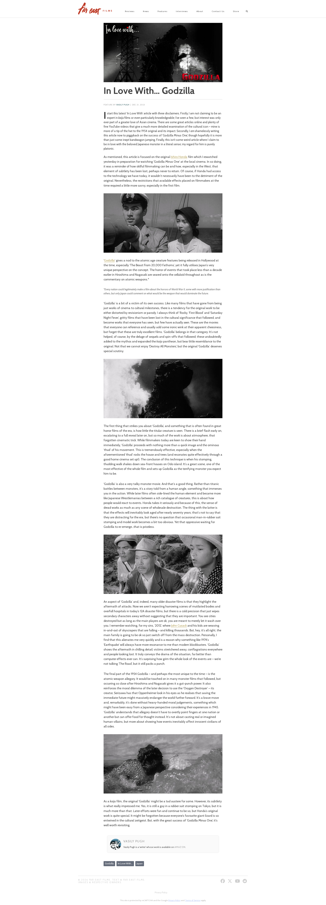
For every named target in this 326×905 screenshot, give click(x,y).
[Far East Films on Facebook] (223, 881)
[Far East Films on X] (230, 881)
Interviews (182, 11)
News (146, 11)
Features (162, 11)
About (199, 11)
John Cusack (179, 625)
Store (236, 11)
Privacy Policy (161, 892)
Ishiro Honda (179, 157)
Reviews (129, 11)
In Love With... (125, 863)
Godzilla (109, 260)
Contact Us (218, 11)
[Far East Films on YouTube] (238, 881)
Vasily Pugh (122, 105)
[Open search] (244, 11)
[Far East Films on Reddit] (245, 881)
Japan (140, 863)
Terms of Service (193, 900)
